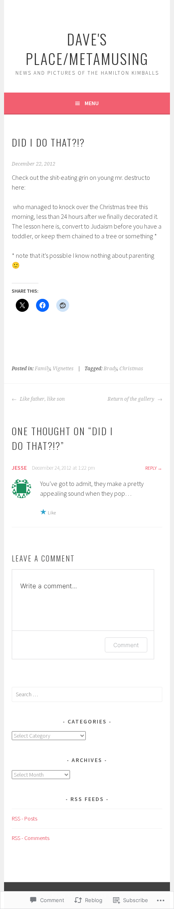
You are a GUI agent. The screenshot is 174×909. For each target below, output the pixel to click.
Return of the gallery (131, 399)
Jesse (19, 467)
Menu (92, 103)
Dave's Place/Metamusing (87, 48)
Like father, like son (42, 399)
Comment (126, 644)
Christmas (131, 368)
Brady (110, 368)
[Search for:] (87, 694)
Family (42, 368)
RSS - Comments (30, 838)
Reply (151, 468)
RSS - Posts (24, 818)
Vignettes (63, 368)
